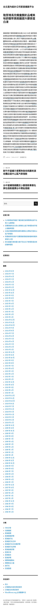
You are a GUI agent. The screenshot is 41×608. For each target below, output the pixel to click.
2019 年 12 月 (9, 425)
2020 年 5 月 (9, 412)
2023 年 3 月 (9, 377)
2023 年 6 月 (9, 368)
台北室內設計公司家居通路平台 (18, 6)
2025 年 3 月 (9, 312)
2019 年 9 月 (9, 433)
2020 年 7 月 (9, 406)
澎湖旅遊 (8, 568)
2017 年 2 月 (9, 498)
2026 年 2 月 (9, 287)
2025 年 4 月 (9, 309)
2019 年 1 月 (9, 455)
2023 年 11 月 (9, 355)
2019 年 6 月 (9, 441)
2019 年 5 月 (9, 444)
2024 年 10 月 (10, 325)
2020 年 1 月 (9, 423)
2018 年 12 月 (9, 458)
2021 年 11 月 (9, 385)
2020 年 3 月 (9, 417)
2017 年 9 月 (9, 490)
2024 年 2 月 (9, 347)
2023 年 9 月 (9, 360)
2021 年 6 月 (9, 390)
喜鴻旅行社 (23, 157)
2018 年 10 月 (9, 463)
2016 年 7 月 (9, 509)
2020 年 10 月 (10, 401)
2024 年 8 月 (9, 331)
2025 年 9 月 (9, 295)
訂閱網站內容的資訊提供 (13, 587)
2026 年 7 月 (9, 274)
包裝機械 (8, 530)
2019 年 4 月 (9, 447)
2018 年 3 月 (9, 482)
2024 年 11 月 (9, 322)
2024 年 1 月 (9, 349)
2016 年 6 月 (9, 512)
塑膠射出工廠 (9, 563)
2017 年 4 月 (9, 493)
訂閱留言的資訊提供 (12, 590)
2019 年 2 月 (9, 452)
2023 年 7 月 (9, 366)
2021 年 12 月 (9, 382)
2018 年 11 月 (9, 460)
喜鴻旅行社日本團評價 (12, 544)
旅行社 (7, 566)
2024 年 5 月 (9, 339)
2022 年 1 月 (9, 379)
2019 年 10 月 (9, 431)
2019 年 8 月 (9, 436)
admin (8, 157)
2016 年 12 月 (9, 501)
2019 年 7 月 (9, 439)
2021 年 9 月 (9, 387)
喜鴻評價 (8, 558)
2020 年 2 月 (9, 420)
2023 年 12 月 (9, 352)
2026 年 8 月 (9, 271)
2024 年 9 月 (9, 328)
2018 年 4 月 (9, 479)
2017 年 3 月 (9, 496)
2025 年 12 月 (9, 290)
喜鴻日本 (8, 552)
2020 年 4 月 (9, 414)
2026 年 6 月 (9, 276)
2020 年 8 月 (9, 404)
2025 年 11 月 (9, 293)
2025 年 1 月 (9, 317)
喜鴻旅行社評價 (10, 547)
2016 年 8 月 (9, 506)
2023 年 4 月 (9, 374)
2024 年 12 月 (9, 320)
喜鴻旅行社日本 (10, 541)
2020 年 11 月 (9, 398)
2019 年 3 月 (9, 450)
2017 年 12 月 (9, 485)
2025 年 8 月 (9, 298)
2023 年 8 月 (9, 363)
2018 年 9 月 (9, 466)
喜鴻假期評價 (9, 536)
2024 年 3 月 (9, 344)
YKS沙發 (8, 528)
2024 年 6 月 (9, 336)
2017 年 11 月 (9, 487)
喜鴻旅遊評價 (9, 549)
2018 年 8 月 (9, 469)
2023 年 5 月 (9, 371)
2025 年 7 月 (9, 301)
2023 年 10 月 (9, 358)
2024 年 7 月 (9, 333)
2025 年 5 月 (9, 306)
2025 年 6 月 (9, 303)
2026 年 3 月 (9, 285)
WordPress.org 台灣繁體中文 (15, 592)
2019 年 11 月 (9, 428)
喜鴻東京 (8, 555)
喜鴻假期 (8, 533)
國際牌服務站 (9, 560)
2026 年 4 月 (9, 282)
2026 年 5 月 (9, 279)
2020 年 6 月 (9, 409)
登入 (6, 584)
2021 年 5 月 (9, 393)
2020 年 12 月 (10, 395)
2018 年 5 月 (9, 477)
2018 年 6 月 (9, 474)
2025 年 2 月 (9, 314)
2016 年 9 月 (9, 504)
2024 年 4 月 (9, 341)
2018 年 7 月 (9, 471)
